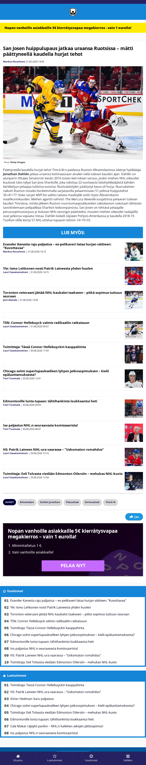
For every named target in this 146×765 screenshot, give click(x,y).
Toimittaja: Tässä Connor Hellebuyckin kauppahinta (44, 347)
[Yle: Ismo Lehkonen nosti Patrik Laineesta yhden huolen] (134, 276)
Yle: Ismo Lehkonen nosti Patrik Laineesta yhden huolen (48, 268)
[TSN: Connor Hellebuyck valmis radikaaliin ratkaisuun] (134, 330)
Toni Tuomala (11, 378)
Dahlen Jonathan (50, 502)
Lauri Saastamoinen (15, 272)
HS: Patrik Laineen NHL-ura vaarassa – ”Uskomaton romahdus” (53, 449)
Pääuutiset (72, 502)
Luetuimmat (16, 675)
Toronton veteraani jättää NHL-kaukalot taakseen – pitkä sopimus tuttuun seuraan (62, 294)
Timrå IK (110, 502)
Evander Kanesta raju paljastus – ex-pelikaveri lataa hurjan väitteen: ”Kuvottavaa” (57, 246)
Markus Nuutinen (14, 61)
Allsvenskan (27, 502)
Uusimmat (15, 591)
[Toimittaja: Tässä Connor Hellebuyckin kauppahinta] (134, 354)
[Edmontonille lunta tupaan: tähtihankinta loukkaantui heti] (134, 408)
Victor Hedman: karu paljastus (32, 699)
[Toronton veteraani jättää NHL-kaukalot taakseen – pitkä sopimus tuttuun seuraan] (134, 300)
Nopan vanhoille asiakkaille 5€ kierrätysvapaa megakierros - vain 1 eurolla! (68, 28)
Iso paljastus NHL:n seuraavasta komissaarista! (40, 425)
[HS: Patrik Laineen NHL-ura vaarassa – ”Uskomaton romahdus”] (134, 457)
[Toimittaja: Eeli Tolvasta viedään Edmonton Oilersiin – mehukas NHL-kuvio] (134, 481)
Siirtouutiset (92, 502)
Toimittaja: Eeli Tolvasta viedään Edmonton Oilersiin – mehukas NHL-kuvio (63, 473)
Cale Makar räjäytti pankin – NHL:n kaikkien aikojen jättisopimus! (56, 726)
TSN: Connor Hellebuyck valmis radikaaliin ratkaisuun (46, 322)
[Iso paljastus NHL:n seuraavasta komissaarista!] (134, 433)
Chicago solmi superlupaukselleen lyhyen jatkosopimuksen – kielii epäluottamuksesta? (56, 373)
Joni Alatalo (10, 300)
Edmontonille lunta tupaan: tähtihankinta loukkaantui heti (50, 401)
